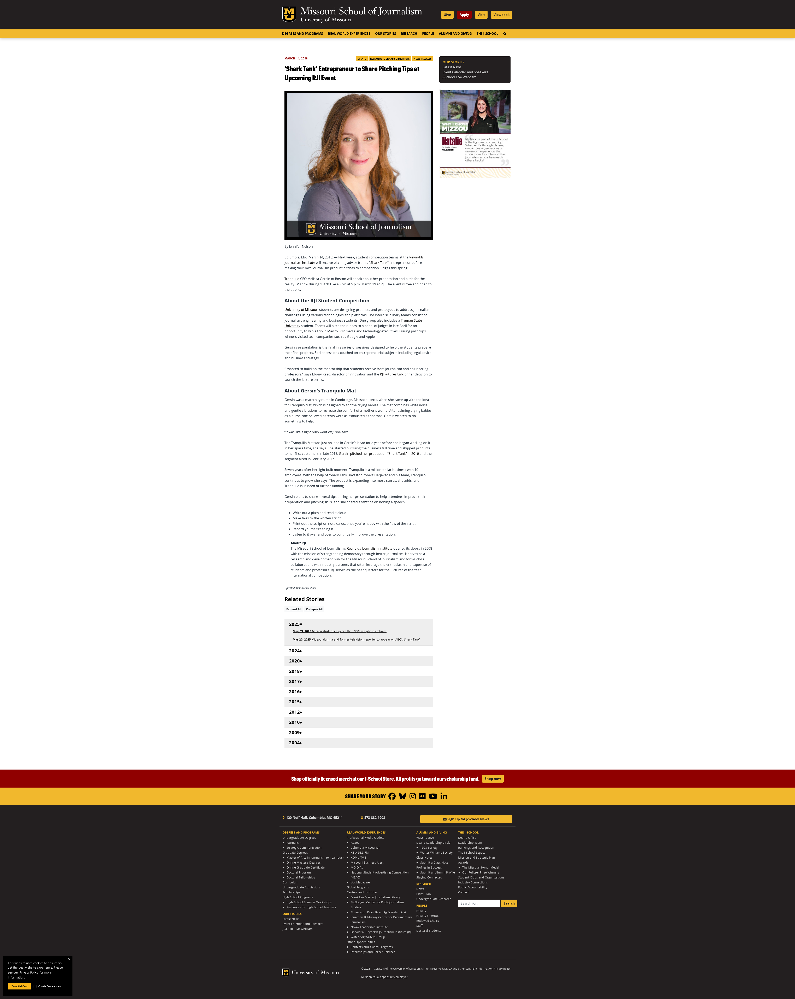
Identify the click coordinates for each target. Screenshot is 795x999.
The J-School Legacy (471, 852)
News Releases (422, 58)
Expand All (293, 609)
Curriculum (290, 882)
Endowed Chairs (427, 921)
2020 (294, 661)
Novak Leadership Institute (369, 927)
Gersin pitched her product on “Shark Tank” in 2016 (379, 453)
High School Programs (298, 897)
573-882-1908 (374, 817)
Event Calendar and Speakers (465, 72)
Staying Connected (429, 877)
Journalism (294, 843)
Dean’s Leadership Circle (433, 843)
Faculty (421, 911)
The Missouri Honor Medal (480, 867)
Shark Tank (378, 262)
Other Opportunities (361, 942)
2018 (294, 671)
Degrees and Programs (302, 33)
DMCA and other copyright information (468, 968)
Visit (481, 14)
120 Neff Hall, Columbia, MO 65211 (314, 817)
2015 (294, 702)
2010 (294, 722)
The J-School (487, 33)
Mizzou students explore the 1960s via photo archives (340, 631)
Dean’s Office (467, 838)
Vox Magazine (360, 882)
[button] (47, 986)
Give (447, 14)
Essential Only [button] (19, 986)
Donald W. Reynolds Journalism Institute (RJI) (381, 932)
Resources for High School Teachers (311, 907)
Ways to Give (425, 838)
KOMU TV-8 (358, 857)
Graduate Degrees (295, 852)
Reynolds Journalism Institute (390, 58)
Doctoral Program (299, 872)
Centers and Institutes (362, 892)
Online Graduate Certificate (306, 867)
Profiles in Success (429, 867)
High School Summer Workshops (309, 902)
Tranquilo (291, 278)
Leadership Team (470, 843)
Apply (464, 14)
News (420, 889)
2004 (294, 743)
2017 (294, 681)
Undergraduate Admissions (302, 887)
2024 (294, 651)
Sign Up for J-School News (468, 819)
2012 (294, 712)
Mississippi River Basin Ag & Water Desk (378, 912)
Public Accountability (472, 887)
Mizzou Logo (289, 14)
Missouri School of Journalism (361, 12)
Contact (463, 892)
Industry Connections (473, 882)
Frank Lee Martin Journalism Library (375, 897)
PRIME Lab (423, 894)
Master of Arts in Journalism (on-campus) (315, 857)
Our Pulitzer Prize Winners (480, 872)
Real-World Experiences (349, 33)
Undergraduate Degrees (299, 838)
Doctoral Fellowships (301, 877)
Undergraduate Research (433, 899)
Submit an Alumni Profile (437, 872)
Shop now (493, 778)
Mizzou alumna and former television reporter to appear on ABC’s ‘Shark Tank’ (356, 639)
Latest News (452, 67)
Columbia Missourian (365, 847)
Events (362, 58)
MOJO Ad (357, 867)
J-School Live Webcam (459, 77)
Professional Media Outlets (365, 838)
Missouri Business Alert (367, 862)
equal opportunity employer (389, 977)
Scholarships (291, 892)
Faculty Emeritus (427, 916)
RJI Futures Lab (391, 374)
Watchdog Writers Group (368, 937)
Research (409, 33)
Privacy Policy (29, 972)
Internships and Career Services (373, 952)
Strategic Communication (304, 847)
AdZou (355, 843)
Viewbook (502, 14)
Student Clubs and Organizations (481, 877)
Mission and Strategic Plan (476, 857)
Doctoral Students (428, 931)
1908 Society (428, 847)
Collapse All (314, 609)
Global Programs (358, 887)
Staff (419, 926)
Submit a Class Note (434, 862)
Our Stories (385, 33)
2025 (294, 624)
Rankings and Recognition (476, 847)
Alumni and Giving (455, 33)
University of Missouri (326, 20)
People (428, 33)
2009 (294, 733)
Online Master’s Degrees (304, 862)
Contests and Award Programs (372, 947)
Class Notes (424, 857)
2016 (294, 692)
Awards (463, 862)
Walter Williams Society (436, 852)
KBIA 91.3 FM (360, 852)
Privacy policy (502, 968)
